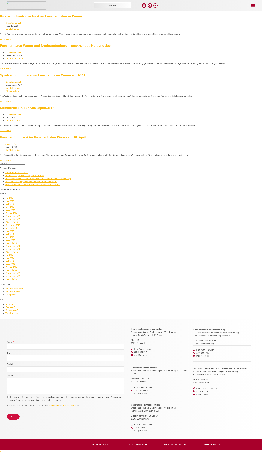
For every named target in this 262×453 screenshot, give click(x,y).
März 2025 (10, 240)
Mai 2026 (9, 204)
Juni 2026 (9, 201)
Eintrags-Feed (11, 307)
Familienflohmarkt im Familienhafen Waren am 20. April (43, 137)
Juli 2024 (9, 255)
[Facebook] (150, 5)
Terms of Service (69, 405)
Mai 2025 (9, 234)
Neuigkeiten (10, 294)
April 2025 (9, 237)
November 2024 (12, 249)
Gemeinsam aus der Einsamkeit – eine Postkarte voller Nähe (32, 184)
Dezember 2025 (12, 216)
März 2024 (10, 264)
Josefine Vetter (12, 144)
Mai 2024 (9, 261)
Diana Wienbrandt (13, 23)
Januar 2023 (11, 279)
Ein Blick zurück (12, 29)
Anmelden (9, 304)
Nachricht (11, 375)
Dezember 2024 (12, 246)
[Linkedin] (155, 5)
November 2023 (12, 276)
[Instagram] (144, 5)
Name (10, 342)
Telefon (10, 353)
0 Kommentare (12, 91)
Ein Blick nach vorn (14, 58)
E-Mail (10, 364)
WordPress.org (12, 313)
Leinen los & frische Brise (16, 172)
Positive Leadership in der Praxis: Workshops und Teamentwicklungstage (38, 178)
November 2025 (12, 219)
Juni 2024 (9, 258)
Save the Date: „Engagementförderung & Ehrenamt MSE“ (31, 181)
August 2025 (11, 228)
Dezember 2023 (12, 273)
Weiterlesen (6, 39)
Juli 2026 (9, 198)
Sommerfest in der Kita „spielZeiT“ (27, 108)
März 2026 (10, 210)
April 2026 (9, 207)
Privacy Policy (54, 405)
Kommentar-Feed (13, 310)
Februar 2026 (11, 213)
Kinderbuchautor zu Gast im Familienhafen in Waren (41, 16)
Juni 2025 (9, 231)
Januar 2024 (11, 270)
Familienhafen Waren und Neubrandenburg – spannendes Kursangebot (55, 45)
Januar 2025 (11, 243)
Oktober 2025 (11, 222)
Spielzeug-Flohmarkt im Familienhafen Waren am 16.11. (43, 75)
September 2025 (12, 225)
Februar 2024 (11, 267)
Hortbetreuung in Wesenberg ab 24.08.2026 (24, 175)
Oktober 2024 (11, 252)
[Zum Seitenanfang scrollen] (0, 451)
